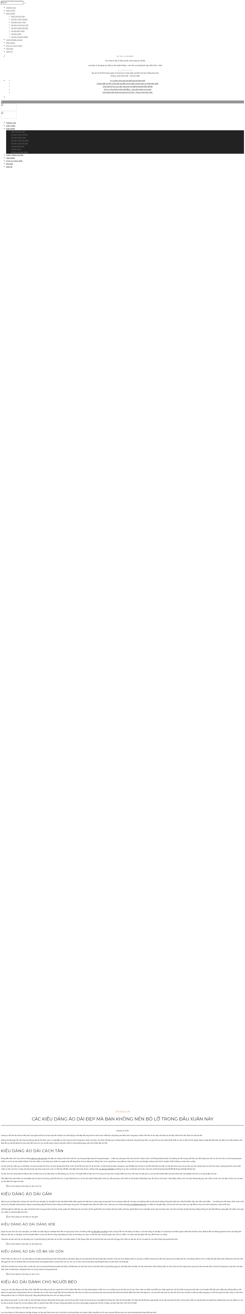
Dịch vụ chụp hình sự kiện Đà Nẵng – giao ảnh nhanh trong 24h (127, 89)
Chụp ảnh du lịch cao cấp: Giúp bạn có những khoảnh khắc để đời (128, 86)
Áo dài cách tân (18, 22)
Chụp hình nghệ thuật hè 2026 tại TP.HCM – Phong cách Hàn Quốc (128, 92)
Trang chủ (11, 8)
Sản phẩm (10, 13)
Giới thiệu (10, 10)
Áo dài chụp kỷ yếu (20, 25)
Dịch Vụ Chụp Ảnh (14, 46)
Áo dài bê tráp (18, 31)
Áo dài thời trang (19, 19)
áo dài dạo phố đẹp (106, 1169)
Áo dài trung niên (19, 37)
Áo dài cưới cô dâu (19, 28)
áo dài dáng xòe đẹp (99, 1231)
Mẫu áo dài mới (18, 16)
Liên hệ (9, 51)
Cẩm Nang (10, 43)
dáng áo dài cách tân (39, 1158)
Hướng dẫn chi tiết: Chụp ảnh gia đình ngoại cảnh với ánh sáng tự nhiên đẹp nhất (127, 83)
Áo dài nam (16, 34)
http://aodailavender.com (136, 1204)
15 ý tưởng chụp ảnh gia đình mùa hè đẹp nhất (127, 80)
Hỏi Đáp (9, 49)
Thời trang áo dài (14, 40)
